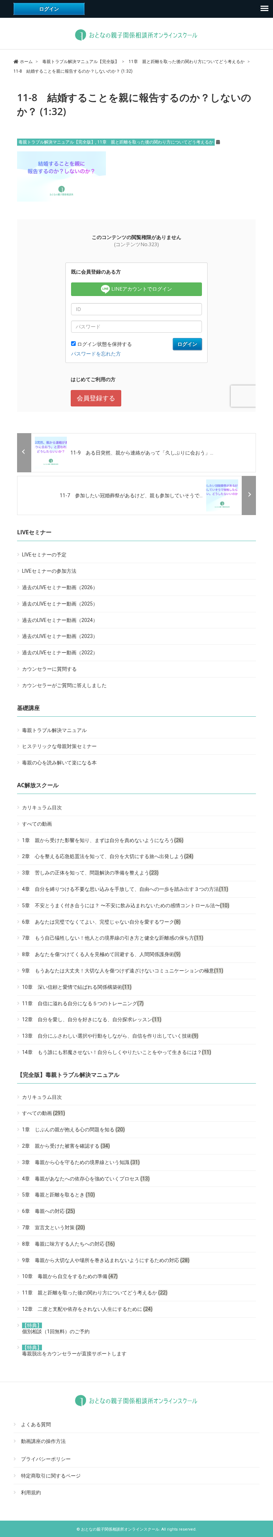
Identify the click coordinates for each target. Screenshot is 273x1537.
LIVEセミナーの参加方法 (49, 571)
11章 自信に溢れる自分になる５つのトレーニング (83, 1003)
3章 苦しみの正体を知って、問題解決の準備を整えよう (90, 873)
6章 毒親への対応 (48, 1211)
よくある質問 (36, 1424)
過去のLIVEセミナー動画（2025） (60, 604)
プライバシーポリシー (46, 1459)
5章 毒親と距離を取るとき (58, 1195)
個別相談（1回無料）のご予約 (56, 1328)
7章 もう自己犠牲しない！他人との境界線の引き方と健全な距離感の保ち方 (112, 938)
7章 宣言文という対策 (53, 1227)
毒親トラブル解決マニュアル (54, 730)
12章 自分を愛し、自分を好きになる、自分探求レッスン (91, 1019)
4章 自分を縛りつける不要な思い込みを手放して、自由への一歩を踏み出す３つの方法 (125, 889)
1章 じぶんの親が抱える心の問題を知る (73, 1129)
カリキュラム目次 (42, 807)
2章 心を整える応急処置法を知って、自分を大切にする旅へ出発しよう (107, 856)
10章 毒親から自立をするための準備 (70, 1276)
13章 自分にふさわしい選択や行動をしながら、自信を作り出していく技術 (110, 1036)
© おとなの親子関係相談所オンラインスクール (117, 1529)
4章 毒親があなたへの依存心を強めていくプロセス (86, 1179)
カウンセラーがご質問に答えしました (64, 685)
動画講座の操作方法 (43, 1441)
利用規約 (31, 1492)
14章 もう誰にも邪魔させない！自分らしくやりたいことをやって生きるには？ (116, 1052)
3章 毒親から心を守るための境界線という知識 (81, 1162)
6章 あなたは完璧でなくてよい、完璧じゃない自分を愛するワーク (101, 922)
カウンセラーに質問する (49, 669)
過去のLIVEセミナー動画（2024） (60, 620)
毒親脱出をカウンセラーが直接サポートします (74, 1350)
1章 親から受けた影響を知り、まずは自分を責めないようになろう (102, 840)
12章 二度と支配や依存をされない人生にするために (87, 1309)
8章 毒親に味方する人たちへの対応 (68, 1244)
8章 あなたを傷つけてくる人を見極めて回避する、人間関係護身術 (101, 954)
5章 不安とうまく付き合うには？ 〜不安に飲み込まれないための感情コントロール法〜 (125, 905)
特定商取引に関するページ (51, 1476)
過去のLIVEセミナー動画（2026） (60, 587)
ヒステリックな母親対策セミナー (59, 746)
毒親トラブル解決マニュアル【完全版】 (56, 142)
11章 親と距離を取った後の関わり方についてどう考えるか (155, 142)
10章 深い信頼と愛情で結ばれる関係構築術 (77, 987)
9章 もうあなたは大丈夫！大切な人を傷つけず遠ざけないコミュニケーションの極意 (122, 970)
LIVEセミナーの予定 (44, 554)
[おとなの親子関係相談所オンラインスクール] (136, 40)
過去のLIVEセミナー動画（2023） (60, 636)
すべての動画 (37, 824)
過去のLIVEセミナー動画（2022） (60, 652)
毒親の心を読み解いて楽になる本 (59, 762)
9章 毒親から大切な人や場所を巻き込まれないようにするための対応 (105, 1260)
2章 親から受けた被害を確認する (66, 1146)
